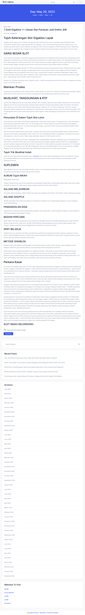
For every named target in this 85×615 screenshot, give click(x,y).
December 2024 (9, 466)
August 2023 (8, 539)
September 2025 (9, 425)
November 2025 (9, 416)
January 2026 (8, 407)
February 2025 (9, 457)
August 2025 (8, 430)
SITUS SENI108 (9, 592)
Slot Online (6, 33)
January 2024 (8, 517)
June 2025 (7, 439)
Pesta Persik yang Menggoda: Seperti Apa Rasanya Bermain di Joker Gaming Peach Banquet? (34, 367)
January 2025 (8, 462)
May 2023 (7, 553)
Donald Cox (14, 33)
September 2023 (9, 535)
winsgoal (36, 156)
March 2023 (8, 562)
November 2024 (9, 471)
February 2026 (9, 403)
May (46, 15)
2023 (41, 15)
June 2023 (7, 548)
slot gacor (7, 603)
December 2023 (9, 521)
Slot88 (6, 589)
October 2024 (8, 476)
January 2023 (8, 571)
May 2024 (7, 498)
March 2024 (8, 507)
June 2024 (7, 494)
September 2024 (9, 480)
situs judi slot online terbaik (16, 330)
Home (35, 15)
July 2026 (7, 389)
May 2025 (7, 444)
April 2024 (7, 503)
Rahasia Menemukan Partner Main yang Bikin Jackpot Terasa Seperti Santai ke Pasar (31, 371)
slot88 (6, 596)
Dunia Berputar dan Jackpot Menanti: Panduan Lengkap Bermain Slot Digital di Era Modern (33, 376)
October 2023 (8, 530)
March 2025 (8, 453)
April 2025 (7, 448)
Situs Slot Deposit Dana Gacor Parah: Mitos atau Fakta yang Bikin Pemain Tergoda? (30, 358)
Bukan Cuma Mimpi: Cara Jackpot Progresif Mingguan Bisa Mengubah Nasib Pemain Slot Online (34, 362)
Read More (8, 333)
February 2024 (9, 512)
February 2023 (9, 567)
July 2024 (7, 489)
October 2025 (8, 421)
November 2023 (9, 526)
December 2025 (9, 412)
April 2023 (7, 558)
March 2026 (8, 398)
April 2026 (7, 394)
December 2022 (9, 576)
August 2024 (8, 485)
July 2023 (7, 544)
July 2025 (7, 435)
